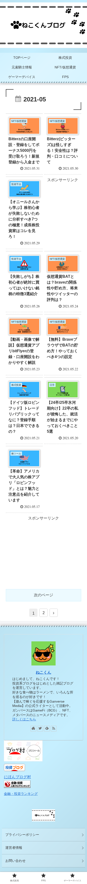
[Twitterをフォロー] (40, 728)
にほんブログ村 (17, 777)
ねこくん (43, 672)
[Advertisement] (62, 199)
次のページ (43, 595)
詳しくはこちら (24, 719)
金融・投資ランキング (21, 794)
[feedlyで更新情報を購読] (47, 728)
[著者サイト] (33, 728)
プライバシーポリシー (22, 835)
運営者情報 (13, 848)
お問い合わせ (15, 861)
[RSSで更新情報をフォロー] (54, 728)
